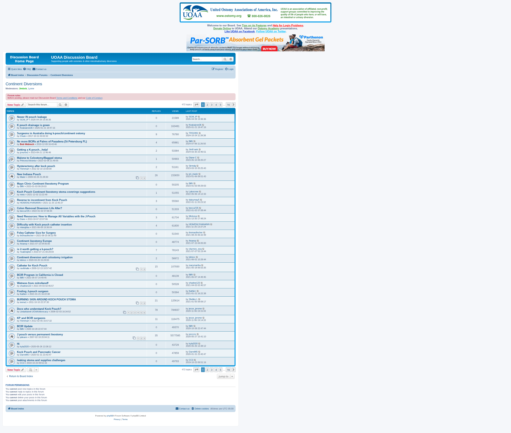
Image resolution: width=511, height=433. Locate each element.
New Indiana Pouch (29, 174)
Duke (22, 219)
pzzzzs (192, 334)
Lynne (31, 88)
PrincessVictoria (28, 160)
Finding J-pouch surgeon (32, 291)
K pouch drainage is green (33, 125)
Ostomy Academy (268, 28)
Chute (23, 136)
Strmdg (192, 166)
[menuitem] (27, 69)
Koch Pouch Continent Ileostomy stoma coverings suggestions (56, 191)
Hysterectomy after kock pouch (36, 166)
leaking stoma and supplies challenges (41, 360)
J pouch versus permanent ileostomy (40, 334)
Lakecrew (193, 191)
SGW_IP (24, 119)
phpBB (110, 416)
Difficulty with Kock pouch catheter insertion (44, 224)
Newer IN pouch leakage (32, 116)
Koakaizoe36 (26, 128)
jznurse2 (24, 152)
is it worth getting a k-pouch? (35, 249)
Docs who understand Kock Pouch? (39, 308)
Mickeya (193, 216)
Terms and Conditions (66, 98)
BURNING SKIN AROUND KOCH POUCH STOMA (46, 299)
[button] (196, 104)
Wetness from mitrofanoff (32, 283)
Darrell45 (24, 355)
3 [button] (211, 104)
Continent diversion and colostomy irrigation (45, 257)
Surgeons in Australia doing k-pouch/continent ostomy (51, 133)
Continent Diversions (24, 84)
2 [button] (207, 104)
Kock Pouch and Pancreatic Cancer (38, 352)
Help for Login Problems (288, 25)
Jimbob (23, 88)
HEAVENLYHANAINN (30, 203)
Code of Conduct (94, 98)
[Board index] (29, 59)
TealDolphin (25, 252)
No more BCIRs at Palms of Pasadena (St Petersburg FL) (52, 141)
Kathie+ (23, 294)
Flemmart (24, 169)
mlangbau (24, 227)
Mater (23, 177)
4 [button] (216, 104)
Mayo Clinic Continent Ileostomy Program (43, 183)
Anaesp (23, 243)
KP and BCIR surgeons (31, 318)
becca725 (25, 211)
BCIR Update (25, 326)
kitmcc (23, 260)
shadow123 (25, 286)
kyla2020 (24, 346)
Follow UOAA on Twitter (271, 31)
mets (22, 194)
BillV (191, 141)
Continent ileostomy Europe (34, 240)
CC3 (22, 363)
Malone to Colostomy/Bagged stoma (39, 157)
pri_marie (193, 174)
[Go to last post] (199, 116)
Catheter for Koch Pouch (32, 265)
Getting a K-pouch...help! (32, 149)
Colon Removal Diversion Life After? (39, 208)
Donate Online (222, 28)
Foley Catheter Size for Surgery (36, 232)
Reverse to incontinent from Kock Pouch (42, 200)
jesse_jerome (195, 308)
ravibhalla (24, 268)
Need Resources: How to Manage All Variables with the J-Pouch (56, 216)
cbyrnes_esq (195, 249)
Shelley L (193, 299)
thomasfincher (27, 235)
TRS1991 (193, 133)
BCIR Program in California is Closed (40, 274)
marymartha (195, 265)
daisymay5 (194, 200)
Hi (18, 343)
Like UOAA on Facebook (240, 31)
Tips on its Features (254, 25)
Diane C (193, 157)
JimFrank (193, 149)
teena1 (23, 302)
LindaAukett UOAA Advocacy (34, 311)
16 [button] (228, 104)
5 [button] (220, 104)
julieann (23, 337)
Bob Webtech (27, 144)
